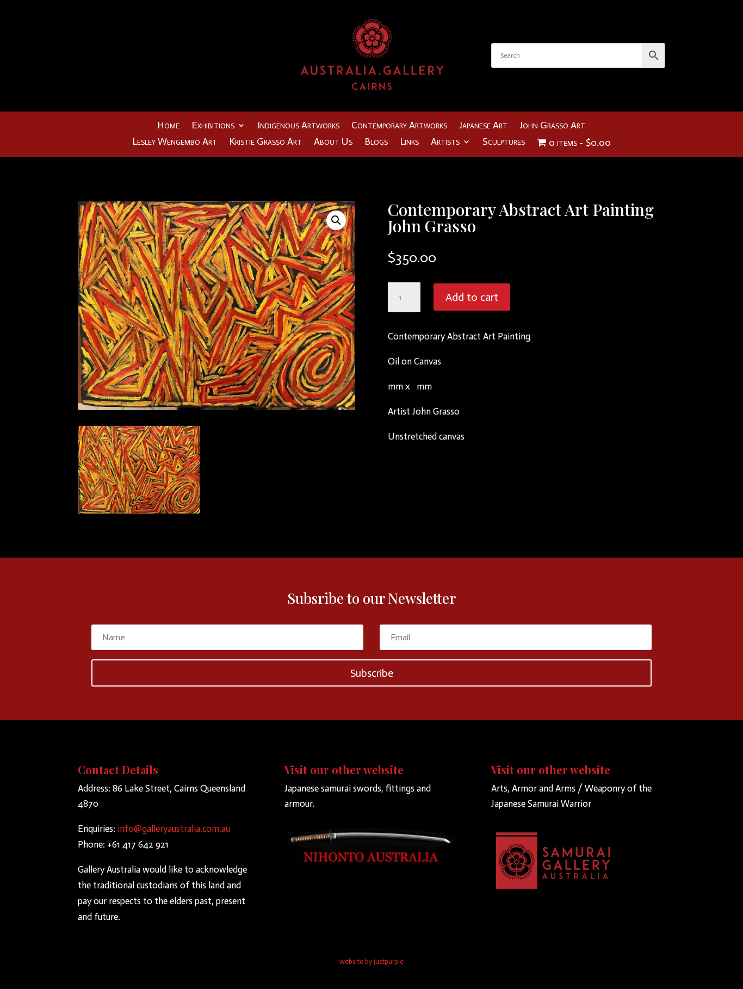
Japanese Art (483, 126)
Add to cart (471, 297)
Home (168, 126)
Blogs (376, 142)
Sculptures (503, 142)
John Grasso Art (552, 126)
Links (409, 142)
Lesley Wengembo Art (174, 142)
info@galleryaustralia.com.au (173, 828)
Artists (445, 142)
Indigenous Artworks (298, 126)
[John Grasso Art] (139, 510)
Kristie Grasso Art (265, 142)
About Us (333, 142)
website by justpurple (371, 961)
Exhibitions (212, 126)
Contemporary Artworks (399, 126)
